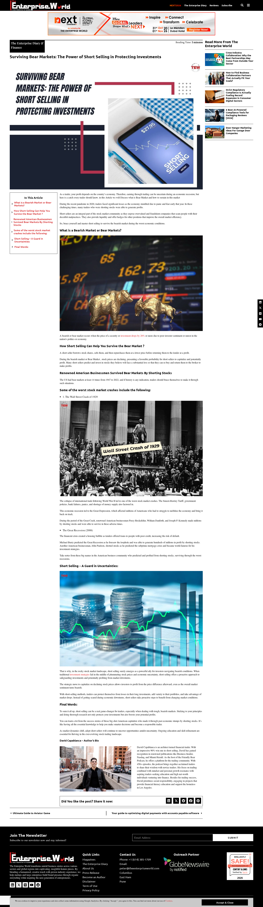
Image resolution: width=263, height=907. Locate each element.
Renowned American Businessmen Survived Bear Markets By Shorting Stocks (33, 222)
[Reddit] (260, 324)
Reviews (214, 5)
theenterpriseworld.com (240, 866)
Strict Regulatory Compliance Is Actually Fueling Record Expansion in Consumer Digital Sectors (238, 95)
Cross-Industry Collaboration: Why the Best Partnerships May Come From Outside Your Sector (239, 58)
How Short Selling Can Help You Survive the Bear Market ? (32, 212)
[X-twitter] (260, 308)
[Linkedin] (260, 302)
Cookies (168, 900)
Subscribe (227, 5)
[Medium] (260, 313)
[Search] (242, 5)
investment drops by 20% (133, 335)
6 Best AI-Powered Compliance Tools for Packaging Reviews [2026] (237, 113)
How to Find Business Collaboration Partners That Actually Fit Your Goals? (238, 76)
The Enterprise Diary (195, 5)
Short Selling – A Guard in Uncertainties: (28, 240)
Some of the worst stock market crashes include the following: (32, 232)
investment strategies (79, 674)
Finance (16, 47)
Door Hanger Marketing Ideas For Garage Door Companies (238, 130)
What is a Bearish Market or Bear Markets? (32, 204)
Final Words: (21, 246)
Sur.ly (244, 872)
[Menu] (248, 5)
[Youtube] (260, 319)
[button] (169, 801)
